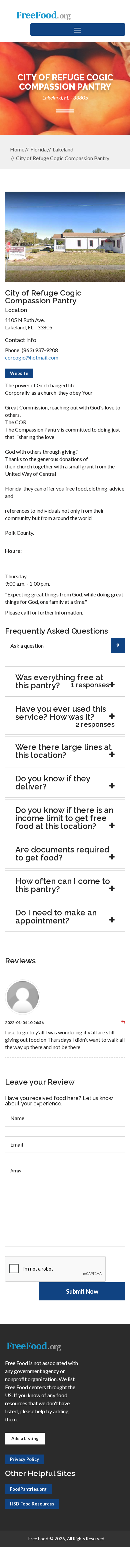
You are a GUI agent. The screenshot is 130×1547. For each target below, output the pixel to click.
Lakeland (63, 149)
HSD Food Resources (32, 1503)
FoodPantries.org (28, 1489)
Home (17, 149)
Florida (38, 149)
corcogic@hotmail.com (31, 357)
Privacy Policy (24, 1459)
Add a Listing (25, 1438)
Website (19, 373)
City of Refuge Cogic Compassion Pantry (62, 158)
